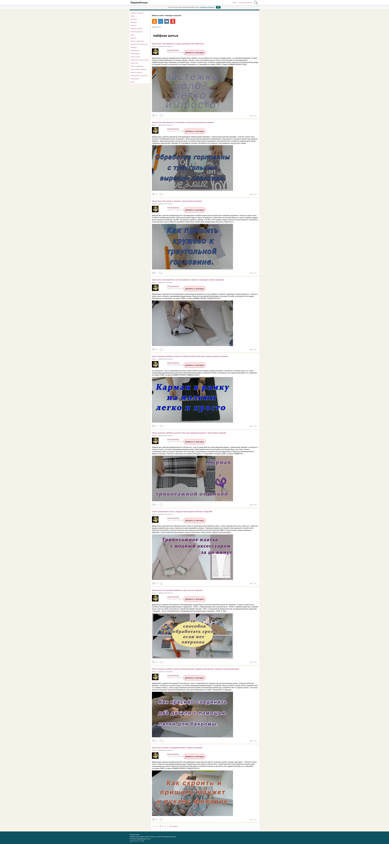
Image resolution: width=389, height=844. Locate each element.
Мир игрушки (135, 50)
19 (156, 505)
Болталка (134, 19)
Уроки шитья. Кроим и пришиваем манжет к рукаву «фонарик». (177, 748)
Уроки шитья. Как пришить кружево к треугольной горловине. (177, 201)
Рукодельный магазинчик (139, 75)
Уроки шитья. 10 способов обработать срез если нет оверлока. (177, 590)
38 (156, 662)
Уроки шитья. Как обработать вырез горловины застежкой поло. (178, 44)
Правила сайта (135, 836)
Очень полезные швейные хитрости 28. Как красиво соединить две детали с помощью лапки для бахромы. (195, 669)
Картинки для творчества (139, 44)
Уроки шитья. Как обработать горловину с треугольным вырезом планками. (183, 122)
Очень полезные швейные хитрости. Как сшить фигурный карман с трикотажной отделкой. (189, 433)
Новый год (134, 63)
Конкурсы (134, 47)
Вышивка (134, 22)
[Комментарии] (161, 194)
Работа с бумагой (136, 72)
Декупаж (133, 38)
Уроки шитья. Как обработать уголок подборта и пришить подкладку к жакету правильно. (188, 280)
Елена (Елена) (173, 50)
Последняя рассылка (169, 836)
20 (156, 116)
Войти (235, 2)
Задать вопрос (145, 836)
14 (156, 426)
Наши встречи (135, 57)
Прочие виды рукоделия (139, 69)
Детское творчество (137, 41)
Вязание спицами (136, 28)
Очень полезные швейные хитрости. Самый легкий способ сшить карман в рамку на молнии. (190, 356)
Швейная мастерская (165, 46)
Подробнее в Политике (207, 7)
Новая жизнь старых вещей (140, 60)
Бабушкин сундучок (137, 13)
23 (156, 194)
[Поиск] (255, 2)
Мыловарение (135, 53)
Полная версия (135, 834)
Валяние (133, 25)
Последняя (173, 826)
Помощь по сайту (156, 836)
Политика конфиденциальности (140, 839)
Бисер (133, 16)
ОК (218, 7)
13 (156, 819)
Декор (133, 35)
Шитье (133, 82)
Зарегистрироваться (245, 2)
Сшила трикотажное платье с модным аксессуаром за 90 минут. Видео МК (182, 511)
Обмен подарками (137, 66)
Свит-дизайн (135, 78)
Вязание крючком (136, 31)
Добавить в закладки (194, 53)
